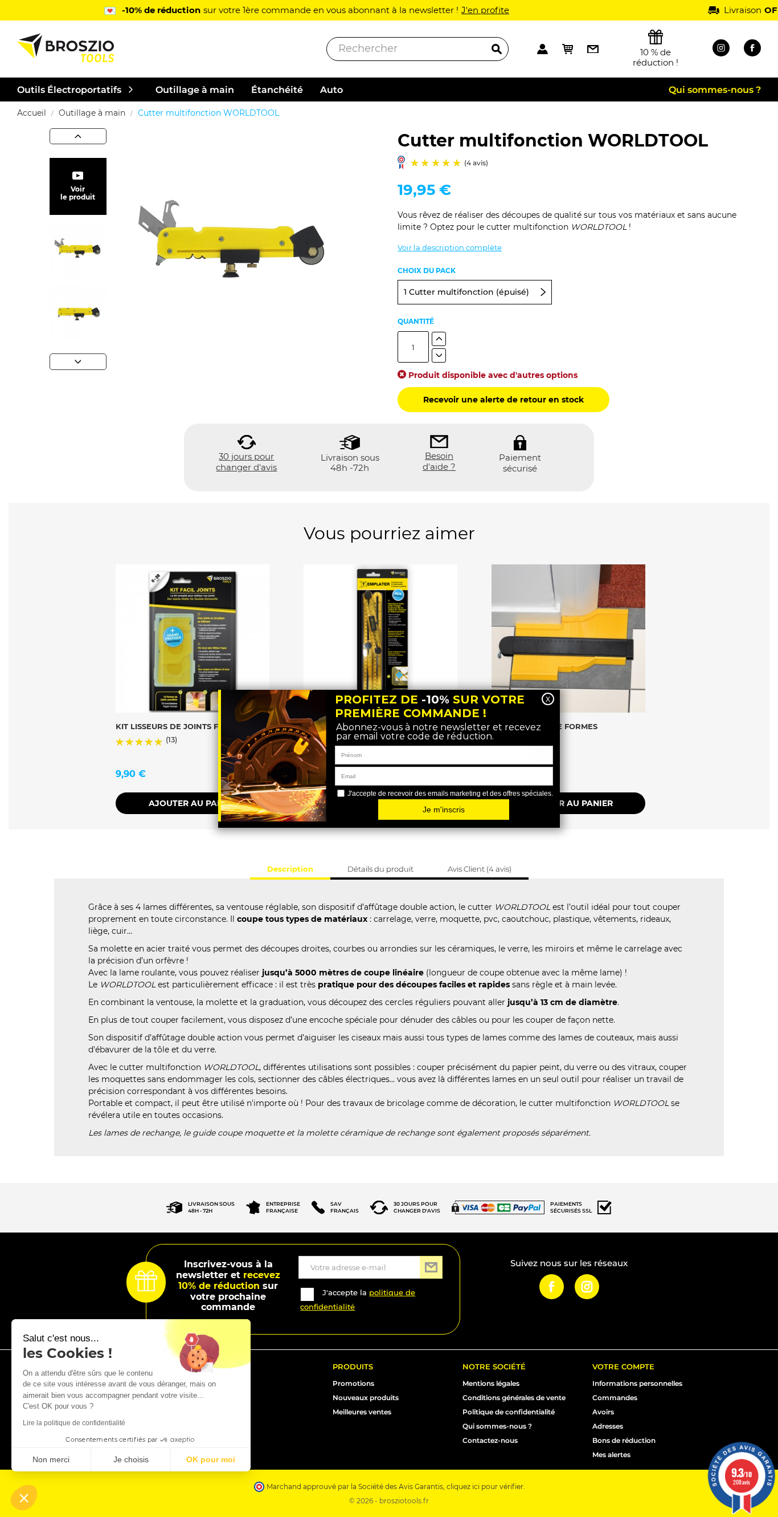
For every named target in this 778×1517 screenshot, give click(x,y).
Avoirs (603, 1412)
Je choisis (131, 1459)
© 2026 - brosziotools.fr (389, 1500)
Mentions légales (490, 1383)
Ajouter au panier (193, 803)
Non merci (50, 1459)
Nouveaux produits (366, 1397)
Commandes (614, 1397)
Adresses (607, 1426)
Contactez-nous (490, 1440)
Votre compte (623, 1366)
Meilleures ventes (362, 1412)
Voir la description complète (450, 247)
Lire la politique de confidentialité (74, 1423)
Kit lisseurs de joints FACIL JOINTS (191, 726)
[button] (24, 1497)
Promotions (353, 1383)
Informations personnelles (637, 1383)
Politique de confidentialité (508, 1412)
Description (290, 868)
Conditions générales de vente (514, 1397)
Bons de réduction (624, 1440)
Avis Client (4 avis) (479, 868)
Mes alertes (611, 1454)
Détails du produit (380, 868)
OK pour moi (210, 1459)
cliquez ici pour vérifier (485, 1486)
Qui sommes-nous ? (497, 1426)
